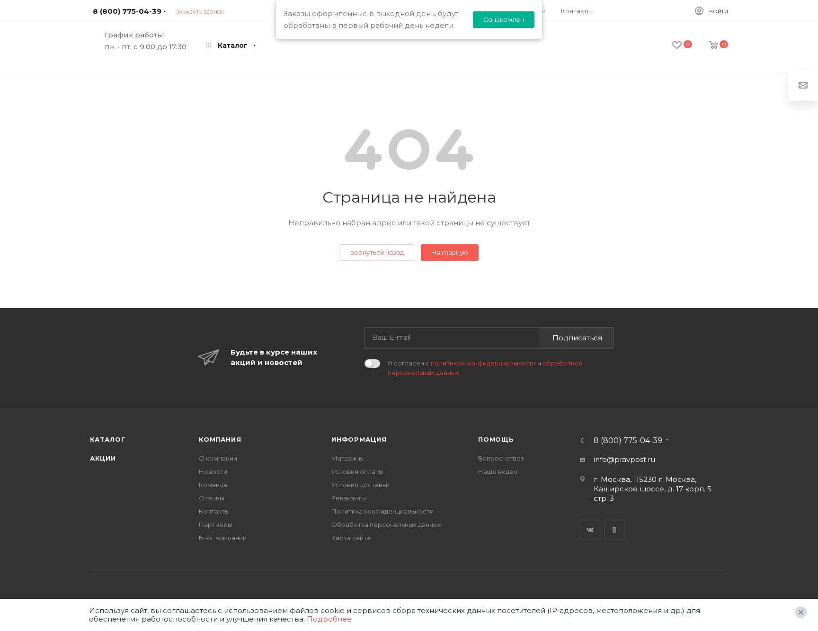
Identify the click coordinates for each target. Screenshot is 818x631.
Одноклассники (614, 530)
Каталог (107, 439)
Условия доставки (360, 485)
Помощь (496, 439)
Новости (213, 471)
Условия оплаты (357, 471)
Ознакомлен (503, 19)
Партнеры (215, 524)
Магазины (347, 458)
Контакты (214, 511)
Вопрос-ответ (501, 458)
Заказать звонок (200, 12)
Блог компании (223, 538)
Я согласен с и (485, 367)
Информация (359, 439)
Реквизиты (348, 498)
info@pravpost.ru (624, 459)
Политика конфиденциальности (382, 511)
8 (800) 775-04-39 (127, 11)
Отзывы (211, 498)
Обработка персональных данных (386, 524)
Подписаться (577, 337)
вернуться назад (377, 252)
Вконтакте (590, 530)
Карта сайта (351, 538)
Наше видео (498, 471)
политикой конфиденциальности (483, 363)
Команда (213, 485)
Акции (103, 458)
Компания (220, 439)
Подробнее (329, 618)
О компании (218, 458)
